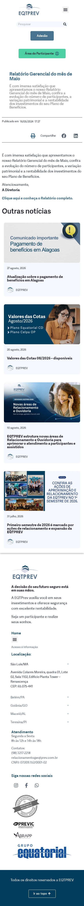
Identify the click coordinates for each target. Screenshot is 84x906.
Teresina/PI (19, 722)
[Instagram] (16, 785)
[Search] (65, 24)
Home (16, 633)
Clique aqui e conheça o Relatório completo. (37, 198)
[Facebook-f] (26, 785)
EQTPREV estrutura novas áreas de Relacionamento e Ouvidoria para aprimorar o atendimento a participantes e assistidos (41, 441)
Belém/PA (18, 697)
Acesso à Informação (24, 647)
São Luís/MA (19, 664)
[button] (65, 9)
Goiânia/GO (19, 705)
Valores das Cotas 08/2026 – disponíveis (39, 358)
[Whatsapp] (36, 785)
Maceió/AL (18, 714)
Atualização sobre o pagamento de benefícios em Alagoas (35, 278)
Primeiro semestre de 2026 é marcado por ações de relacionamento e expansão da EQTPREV (40, 528)
